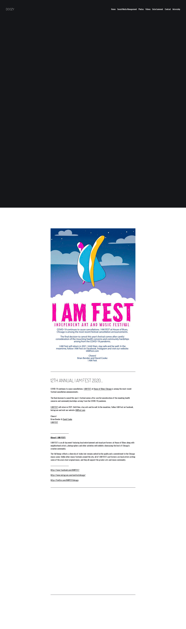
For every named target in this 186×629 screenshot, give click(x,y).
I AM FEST (87, 388)
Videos (148, 9)
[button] (61, 509)
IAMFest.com (80, 410)
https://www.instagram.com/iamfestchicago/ (68, 474)
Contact (168, 9)
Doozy (10, 9)
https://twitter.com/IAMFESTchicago (64, 480)
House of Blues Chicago (103, 388)
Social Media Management (127, 9)
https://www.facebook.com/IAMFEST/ (65, 469)
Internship (176, 9)
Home (113, 9)
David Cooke (67, 419)
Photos (141, 9)
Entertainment (157, 9)
